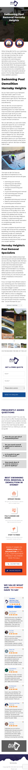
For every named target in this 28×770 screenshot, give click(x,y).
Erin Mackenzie (12, 686)
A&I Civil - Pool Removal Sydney (14, 601)
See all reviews (10, 606)
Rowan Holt (11, 649)
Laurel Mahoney (12, 668)
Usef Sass (11, 722)
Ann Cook (11, 630)
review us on (17, 606)
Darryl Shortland (12, 611)
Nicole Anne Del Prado (14, 703)
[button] (3, 324)
